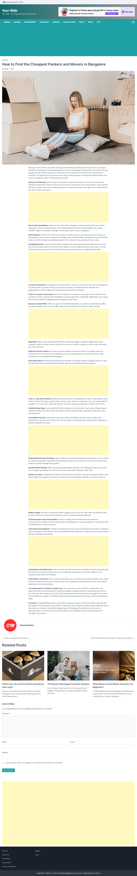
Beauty (90, 22)
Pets (98, 22)
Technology (44, 22)
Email (72, 742)
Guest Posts (6, 858)
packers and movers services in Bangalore (90, 234)
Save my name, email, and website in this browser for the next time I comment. (34, 762)
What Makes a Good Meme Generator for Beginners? (113, 685)
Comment (6, 713)
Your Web (9, 10)
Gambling (56, 22)
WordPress (96, 873)
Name (5, 742)
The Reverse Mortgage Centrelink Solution (68, 684)
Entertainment (30, 22)
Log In (37, 855)
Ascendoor (78, 873)
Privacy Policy (6, 862)
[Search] (133, 22)
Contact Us (5, 855)
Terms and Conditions (9, 866)
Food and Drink (69, 22)
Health (81, 22)
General (7, 22)
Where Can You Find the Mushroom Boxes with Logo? (23, 685)
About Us (5, 851)
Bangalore (71, 603)
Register (38, 851)
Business (17, 22)
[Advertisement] (68, 41)
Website (5, 752)
